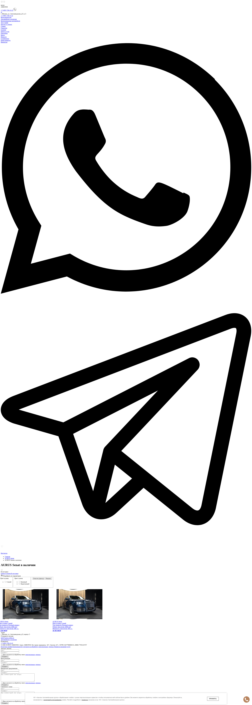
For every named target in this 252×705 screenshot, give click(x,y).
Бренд (3, 35)
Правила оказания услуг (62, 647)
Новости (4, 37)
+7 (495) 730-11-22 (7, 10)
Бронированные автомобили (10, 21)
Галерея (3, 30)
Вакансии (4, 42)
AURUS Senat (9, 558)
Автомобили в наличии (9, 19)
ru (1, 12)
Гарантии (4, 28)
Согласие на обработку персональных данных (38, 647)
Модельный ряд (6, 17)
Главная (7, 556)
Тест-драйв (4, 23)
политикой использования (53, 700)
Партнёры (4, 33)
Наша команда (5, 40)
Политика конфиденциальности (12, 647)
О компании (5, 38)
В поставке (4, 572)
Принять (213, 698)
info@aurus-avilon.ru (7, 638)
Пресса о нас (5, 31)
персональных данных (33, 654)
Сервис (3, 26)
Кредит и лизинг (6, 24)
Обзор (3, 573)
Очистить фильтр (38, 578)
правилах (85, 700)
